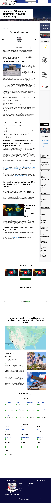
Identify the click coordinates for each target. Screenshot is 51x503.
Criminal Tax (43, 191)
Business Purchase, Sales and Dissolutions (45, 156)
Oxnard (17, 402)
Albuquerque (8, 437)
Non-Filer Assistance (45, 205)
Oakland (18, 416)
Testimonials (21, 490)
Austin (22, 429)
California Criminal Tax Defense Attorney (20, 25)
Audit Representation (44, 177)
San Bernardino (9, 409)
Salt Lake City (40, 437)
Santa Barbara (8, 416)
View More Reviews (44, 124)
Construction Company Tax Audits (45, 256)
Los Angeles (8, 402)
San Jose (29, 416)
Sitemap (29, 480)
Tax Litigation (43, 220)
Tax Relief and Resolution (44, 217)
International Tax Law (44, 248)
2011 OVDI (43, 239)
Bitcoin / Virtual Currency (44, 185)
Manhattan (7, 445)
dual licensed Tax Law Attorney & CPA (20, 175)
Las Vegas (23, 445)
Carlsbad (39, 416)
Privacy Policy (30, 483)
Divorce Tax (43, 193)
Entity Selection (44, 168)
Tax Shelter (43, 222)
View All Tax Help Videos (25, 279)
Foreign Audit (43, 244)
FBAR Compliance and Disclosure (44, 242)
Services (20, 485)
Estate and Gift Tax (44, 230)
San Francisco (40, 402)
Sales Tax (43, 214)
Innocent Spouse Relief (44, 196)
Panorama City (41, 409)
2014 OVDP (43, 250)
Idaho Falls (7, 453)
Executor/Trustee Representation (44, 228)
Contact (29, 485)
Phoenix (7, 429)
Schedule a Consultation (43, 1)
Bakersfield (29, 409)
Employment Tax (44, 159)
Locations (20, 488)
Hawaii (38, 445)
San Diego (18, 409)
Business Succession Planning (45, 188)
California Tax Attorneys (9, 25)
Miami (38, 429)
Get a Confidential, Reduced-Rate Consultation (45, 27)
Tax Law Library (21, 493)
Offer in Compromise (45, 207)
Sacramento (30, 402)
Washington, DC (25, 437)
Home (4, 25)
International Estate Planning (45, 234)
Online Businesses (44, 162)
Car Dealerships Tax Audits (45, 165)
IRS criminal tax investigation (26, 189)
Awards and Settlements (43, 173)
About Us (20, 483)
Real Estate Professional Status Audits (45, 211)
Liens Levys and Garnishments (44, 202)
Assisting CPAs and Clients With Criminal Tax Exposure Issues (45, 180)
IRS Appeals (43, 199)
